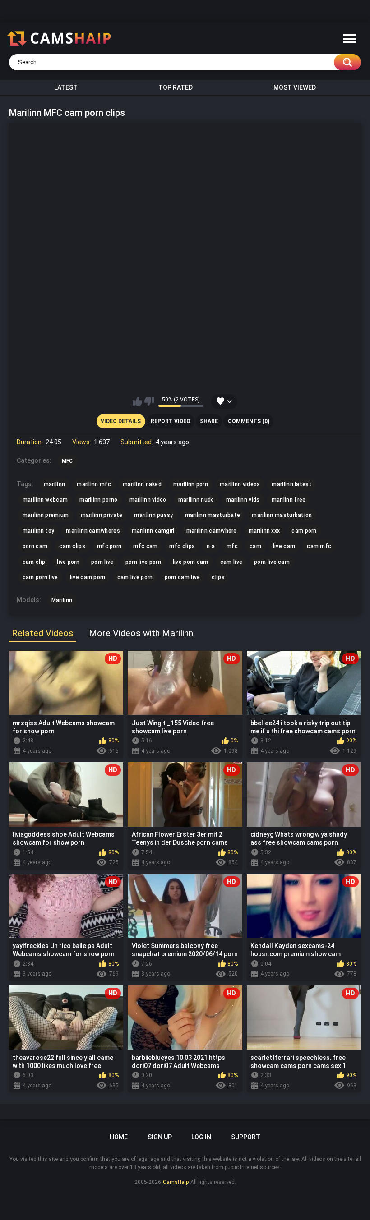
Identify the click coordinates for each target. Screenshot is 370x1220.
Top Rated (175, 87)
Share (209, 421)
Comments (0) (248, 421)
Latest (66, 87)
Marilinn (61, 600)
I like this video (137, 401)
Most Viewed (294, 87)
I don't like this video (149, 401)
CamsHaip (176, 1182)
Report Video (170, 421)
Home (119, 1137)
